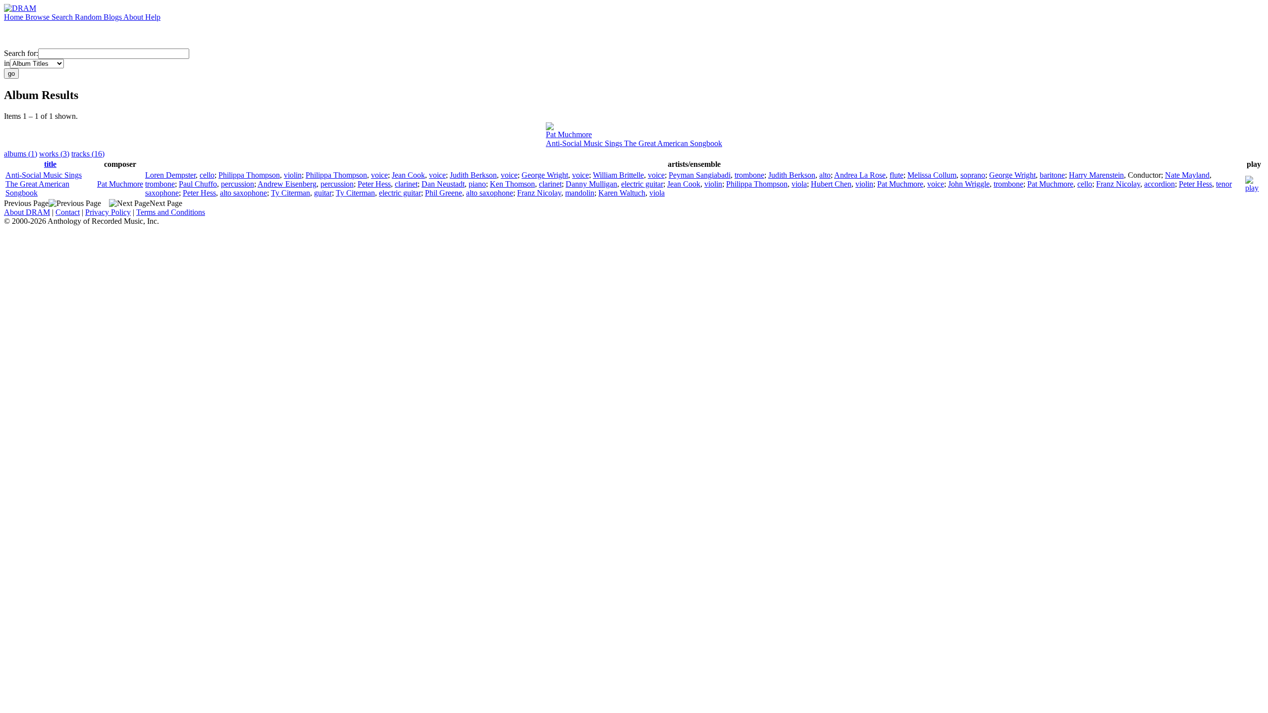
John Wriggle (969, 184)
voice (379, 175)
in (7, 63)
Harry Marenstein (1096, 175)
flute (896, 175)
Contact (67, 212)
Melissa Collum (931, 175)
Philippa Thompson (249, 175)
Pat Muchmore (569, 134)
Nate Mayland (1187, 175)
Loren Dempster (170, 175)
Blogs (113, 17)
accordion (1159, 184)
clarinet (406, 184)
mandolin (579, 193)
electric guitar (642, 184)
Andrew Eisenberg (287, 184)
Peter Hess (374, 184)
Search (63, 17)
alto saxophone (243, 193)
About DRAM (27, 212)
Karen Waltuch (621, 193)
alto (825, 175)
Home (14, 17)
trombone (749, 175)
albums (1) (20, 154)
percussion (237, 184)
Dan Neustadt (443, 184)
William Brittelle (618, 175)
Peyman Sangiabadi (700, 175)
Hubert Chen (831, 184)
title (50, 164)
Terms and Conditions (170, 212)
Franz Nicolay (1118, 184)
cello (207, 175)
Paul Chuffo (198, 184)
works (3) (54, 154)
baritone (1052, 175)
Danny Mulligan (591, 184)
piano (477, 184)
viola (799, 184)
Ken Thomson (512, 184)
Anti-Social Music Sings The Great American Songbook (634, 143)
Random (89, 17)
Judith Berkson (473, 175)
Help (152, 17)
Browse (38, 17)
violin (293, 175)
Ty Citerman (290, 193)
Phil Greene (443, 193)
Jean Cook (408, 175)
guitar (323, 193)
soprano (972, 175)
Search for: (21, 53)
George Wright (545, 175)
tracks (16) (88, 154)
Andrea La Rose (860, 175)
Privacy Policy (108, 212)
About (134, 17)
